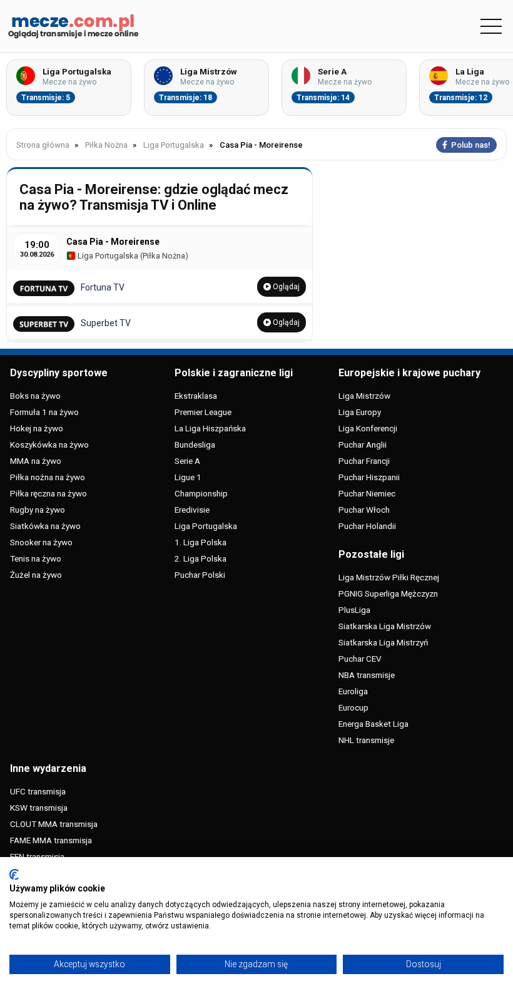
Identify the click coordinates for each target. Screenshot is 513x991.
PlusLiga (354, 610)
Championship (201, 493)
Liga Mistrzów (364, 396)
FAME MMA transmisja (51, 840)
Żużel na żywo (36, 575)
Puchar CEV (360, 659)
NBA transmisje (366, 675)
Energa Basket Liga (373, 724)
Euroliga (353, 691)
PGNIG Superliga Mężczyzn (388, 593)
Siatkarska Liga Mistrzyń (383, 642)
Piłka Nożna (164, 255)
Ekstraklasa (196, 396)
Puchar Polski (200, 575)
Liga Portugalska (107, 255)
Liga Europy (359, 412)
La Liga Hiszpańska (210, 428)
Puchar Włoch (364, 510)
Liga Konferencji (367, 428)
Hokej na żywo (36, 428)
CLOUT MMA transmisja (54, 824)
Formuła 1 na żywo (44, 412)
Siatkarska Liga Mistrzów (384, 626)
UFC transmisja (38, 791)
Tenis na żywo (35, 558)
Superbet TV (106, 323)
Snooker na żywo (41, 542)
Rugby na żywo (37, 510)
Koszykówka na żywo (49, 444)
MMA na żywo (35, 461)
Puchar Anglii (362, 444)
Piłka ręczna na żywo (48, 493)
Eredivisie (192, 510)
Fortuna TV (102, 287)
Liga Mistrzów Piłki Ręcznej (388, 577)
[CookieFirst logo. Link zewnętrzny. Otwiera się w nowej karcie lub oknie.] (14, 874)
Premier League (203, 412)
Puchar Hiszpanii (369, 477)
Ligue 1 (188, 477)
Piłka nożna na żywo (47, 477)
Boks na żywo (35, 396)
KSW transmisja (39, 808)
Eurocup (353, 707)
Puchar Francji (364, 461)
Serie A (187, 461)
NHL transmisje (366, 740)
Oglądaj (285, 286)
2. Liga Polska (200, 558)
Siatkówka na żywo (45, 526)
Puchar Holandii (367, 526)
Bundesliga (195, 444)
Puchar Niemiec (366, 493)
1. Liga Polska (200, 542)
